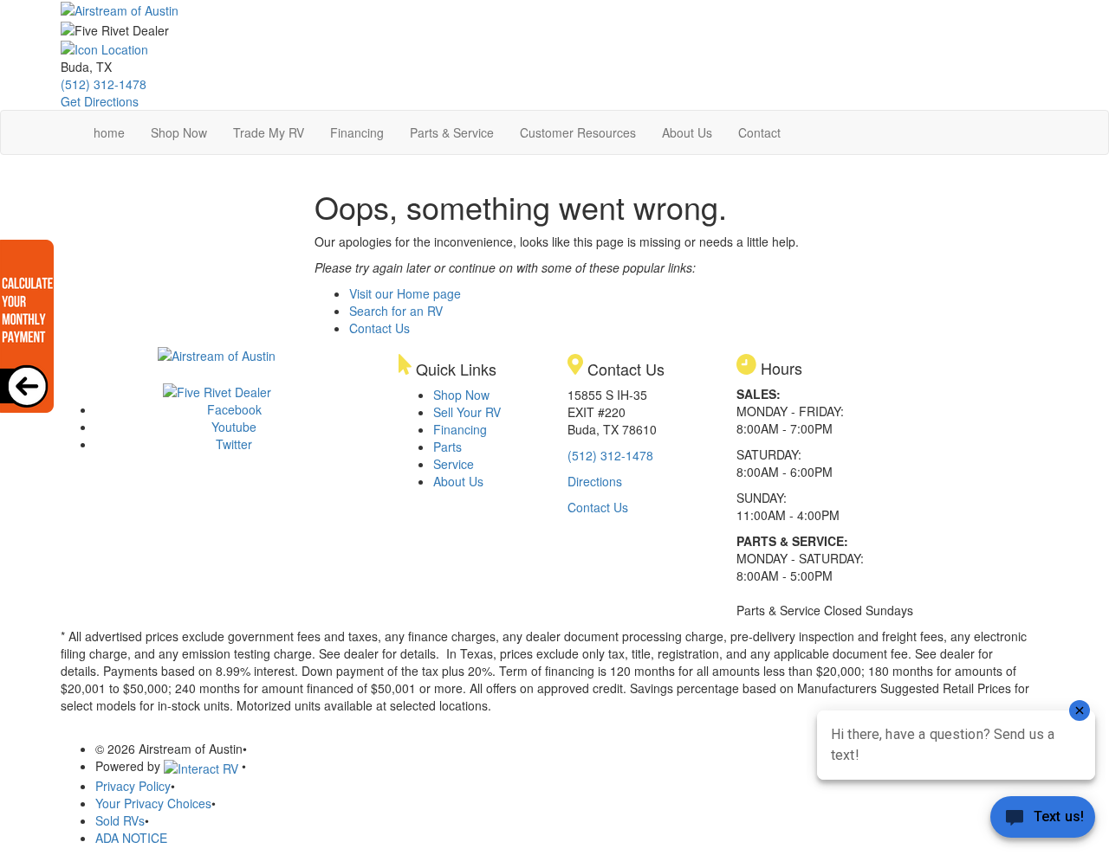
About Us (687, 132)
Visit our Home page (405, 293)
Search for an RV (396, 310)
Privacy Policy (133, 785)
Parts (447, 446)
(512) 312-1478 (103, 84)
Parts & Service (452, 132)
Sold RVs (120, 820)
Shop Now (179, 132)
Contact (759, 132)
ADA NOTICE (131, 837)
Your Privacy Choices (153, 803)
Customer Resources (578, 132)
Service (453, 463)
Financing (357, 132)
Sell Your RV (467, 412)
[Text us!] (1042, 820)
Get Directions (100, 101)
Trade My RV (268, 132)
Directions (594, 481)
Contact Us (379, 328)
